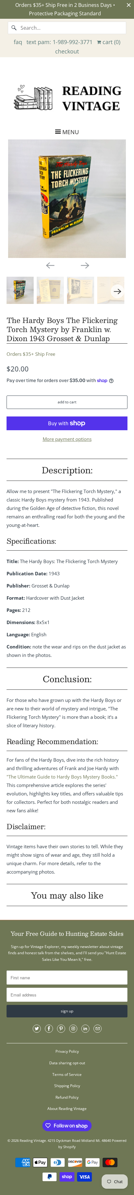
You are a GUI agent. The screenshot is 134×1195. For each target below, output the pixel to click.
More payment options (67, 439)
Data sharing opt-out (67, 1063)
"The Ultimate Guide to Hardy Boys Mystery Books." (62, 777)
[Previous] (49, 265)
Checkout (67, 51)
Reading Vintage (33, 1140)
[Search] (14, 28)
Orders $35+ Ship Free (31, 354)
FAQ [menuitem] (18, 42)
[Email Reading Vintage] (97, 1029)
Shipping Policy (67, 1085)
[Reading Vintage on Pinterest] (61, 1029)
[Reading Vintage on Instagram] (73, 1029)
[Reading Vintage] (67, 97)
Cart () (110, 42)
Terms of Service (67, 1074)
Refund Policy (67, 1097)
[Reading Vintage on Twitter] (37, 1029)
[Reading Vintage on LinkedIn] (85, 1029)
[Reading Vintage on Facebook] (49, 1029)
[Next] (84, 265)
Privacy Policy (67, 1051)
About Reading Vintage (67, 1108)
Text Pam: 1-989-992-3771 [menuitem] (59, 42)
